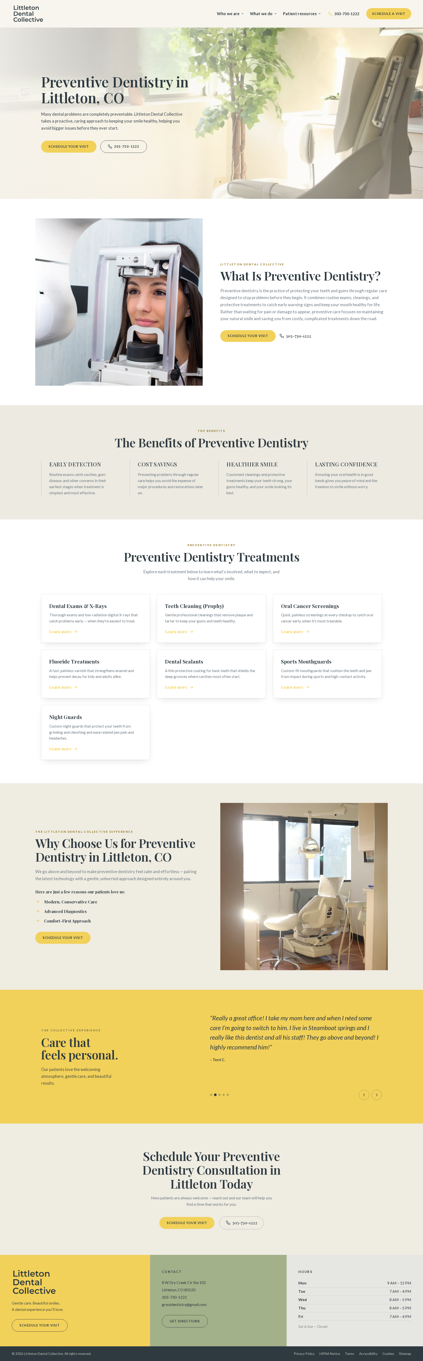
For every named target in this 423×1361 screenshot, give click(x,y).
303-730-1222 (346, 13)
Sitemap (405, 1354)
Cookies (388, 1354)
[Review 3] (219, 1095)
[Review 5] (228, 1095)
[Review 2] (215, 1094)
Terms (349, 1354)
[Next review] (377, 1095)
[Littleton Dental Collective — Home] (28, 13)
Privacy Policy (304, 1354)
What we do (261, 13)
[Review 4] (224, 1095)
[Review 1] (211, 1095)
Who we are (228, 13)
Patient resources (300, 13)
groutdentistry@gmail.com (184, 1304)
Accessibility (368, 1354)
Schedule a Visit (388, 14)
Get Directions (185, 1321)
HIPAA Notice (329, 1354)
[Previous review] (364, 1095)
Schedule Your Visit (68, 146)
